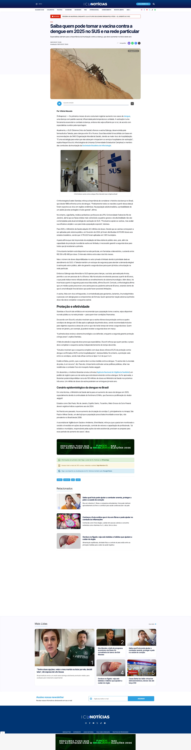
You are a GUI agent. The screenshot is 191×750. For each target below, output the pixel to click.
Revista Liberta (119, 10)
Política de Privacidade (120, 732)
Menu (40, 4)
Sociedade (78, 10)
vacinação (66, 479)
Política (59, 10)
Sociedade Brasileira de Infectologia (96, 145)
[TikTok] (152, 10)
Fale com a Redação (103, 732)
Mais (128, 10)
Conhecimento (106, 10)
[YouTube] (147, 10)
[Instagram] (141, 10)
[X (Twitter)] (149, 10)
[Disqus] (95, 582)
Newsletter (67, 732)
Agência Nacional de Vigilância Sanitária (113, 372)
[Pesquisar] (153, 4)
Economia (68, 10)
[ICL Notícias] (95, 4)
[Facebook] (144, 10)
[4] (110, 668)
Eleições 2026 (39, 10)
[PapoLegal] (129, 43)
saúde (78, 479)
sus (73, 479)
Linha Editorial (89, 732)
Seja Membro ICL (143, 4)
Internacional (94, 10)
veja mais (152, 624)
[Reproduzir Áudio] (59, 103)
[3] (141, 637)
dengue (127, 116)
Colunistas (50, 10)
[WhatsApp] (132, 43)
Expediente (77, 732)
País (85, 10)
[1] (65, 647)
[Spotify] (155, 10)
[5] (141, 668)
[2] (110, 637)
